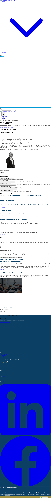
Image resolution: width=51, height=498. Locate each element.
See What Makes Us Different (9, 127)
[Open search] (0, 55)
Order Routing (19, 488)
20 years (4, 118)
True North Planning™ (4, 354)
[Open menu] (0, 109)
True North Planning (3, 52)
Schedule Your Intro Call (3, 127)
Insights (2, 117)
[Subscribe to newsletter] (7, 361)
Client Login (4, 119)
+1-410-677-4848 (4, 376)
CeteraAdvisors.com (7, 495)
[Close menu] (15, 111)
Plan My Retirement (2, 207)
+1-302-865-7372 (4, 381)
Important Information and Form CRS (13, 488)
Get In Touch (1, 119)
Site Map (2, 118)
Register (1, 314)
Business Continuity (6, 488)
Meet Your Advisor (2, 269)
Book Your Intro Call (2, 234)
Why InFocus (4, 117)
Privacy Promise (2, 488)
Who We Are (3, 112)
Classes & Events (3, 53)
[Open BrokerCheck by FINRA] (44, 497)
